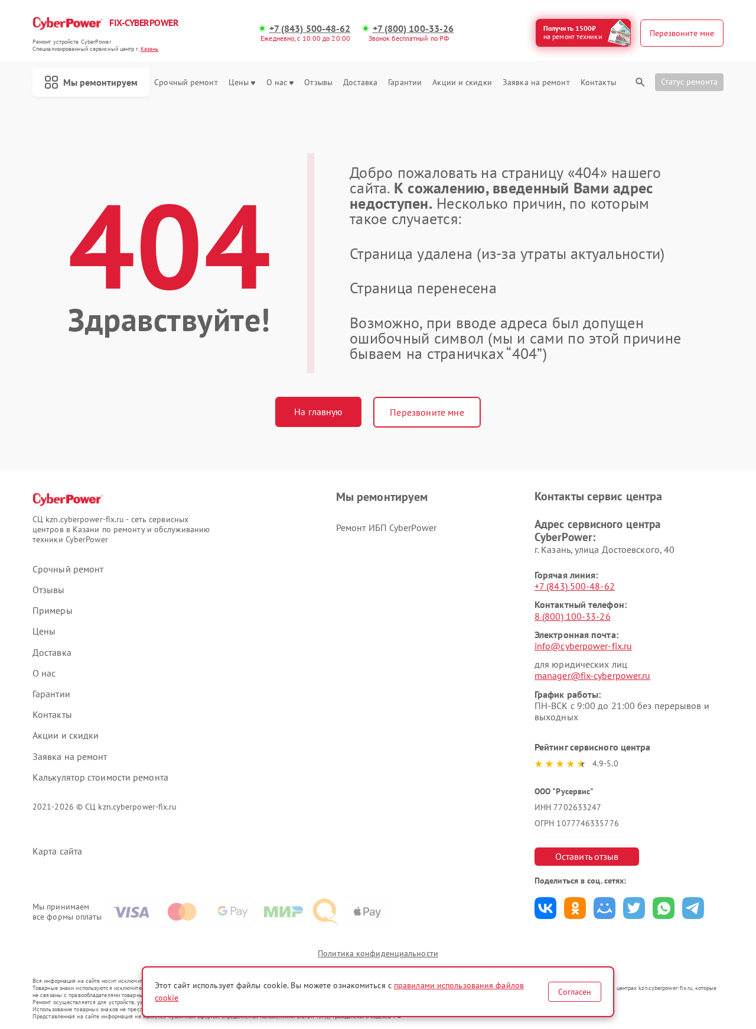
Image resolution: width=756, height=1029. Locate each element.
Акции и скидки (461, 82)
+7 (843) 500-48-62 (310, 28)
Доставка (360, 82)
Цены (239, 82)
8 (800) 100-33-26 (573, 616)
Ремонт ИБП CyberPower (386, 527)
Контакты (598, 82)
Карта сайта (57, 851)
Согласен (574, 991)
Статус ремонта (689, 81)
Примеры (52, 610)
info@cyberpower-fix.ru (583, 646)
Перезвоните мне (427, 412)
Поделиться (545, 908)
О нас (277, 82)
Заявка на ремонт (536, 82)
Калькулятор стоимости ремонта (100, 777)
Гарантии (405, 82)
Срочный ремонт (185, 82)
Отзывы (318, 82)
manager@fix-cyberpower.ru (593, 675)
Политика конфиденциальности (378, 953)
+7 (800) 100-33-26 (413, 28)
